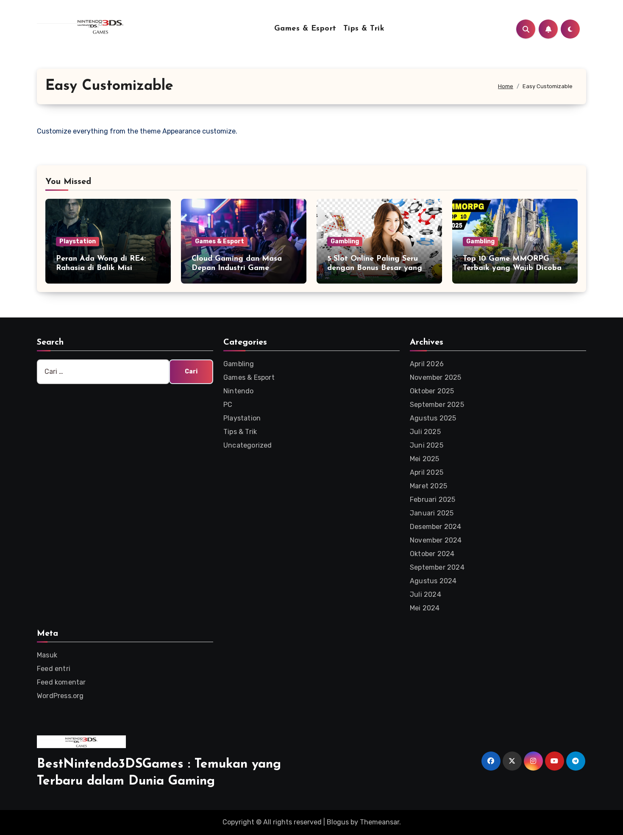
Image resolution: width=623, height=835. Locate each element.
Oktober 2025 (432, 391)
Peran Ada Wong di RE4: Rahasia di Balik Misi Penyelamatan (101, 268)
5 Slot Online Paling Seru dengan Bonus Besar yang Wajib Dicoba (374, 268)
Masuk (47, 655)
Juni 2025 (426, 445)
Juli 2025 (425, 432)
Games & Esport (305, 29)
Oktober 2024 (432, 554)
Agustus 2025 (433, 418)
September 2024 (437, 567)
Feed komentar (61, 682)
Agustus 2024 (433, 581)
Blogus (338, 822)
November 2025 (436, 377)
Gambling (345, 241)
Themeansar (379, 822)
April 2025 (426, 472)
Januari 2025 (431, 513)
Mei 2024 (425, 608)
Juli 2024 (425, 594)
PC (227, 405)
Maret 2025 (428, 486)
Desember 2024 (436, 527)
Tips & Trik (364, 29)
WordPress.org (60, 696)
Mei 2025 (424, 459)
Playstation (77, 241)
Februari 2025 (433, 499)
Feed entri (53, 669)
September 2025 (437, 405)
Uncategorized (247, 445)
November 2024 (436, 540)
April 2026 (427, 364)
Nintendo (238, 391)
